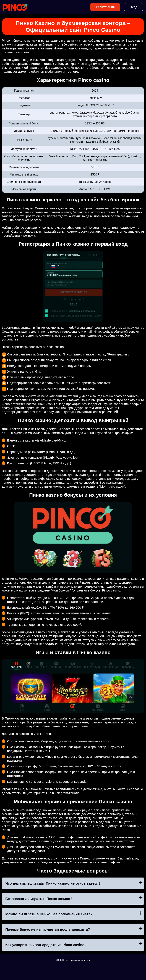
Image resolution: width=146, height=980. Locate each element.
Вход (133, 7)
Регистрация (105, 7)
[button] (139, 830)
